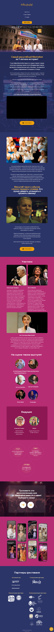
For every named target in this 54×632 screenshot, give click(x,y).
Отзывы (27, 17)
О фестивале (27, 14)
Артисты (27, 12)
